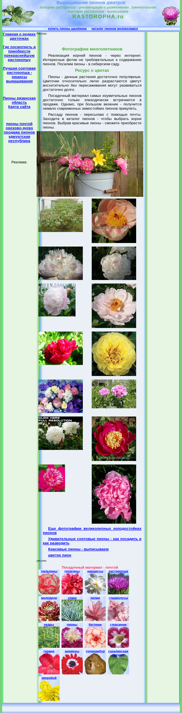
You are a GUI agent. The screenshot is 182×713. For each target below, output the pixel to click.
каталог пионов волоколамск (115, 28)
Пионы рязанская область (19, 100)
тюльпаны (49, 571)
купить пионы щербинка (67, 28)
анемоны (72, 651)
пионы (72, 624)
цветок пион (59, 555)
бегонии (95, 624)
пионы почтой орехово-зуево (19, 126)
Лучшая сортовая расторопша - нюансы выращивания (19, 74)
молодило (49, 598)
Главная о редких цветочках (19, 36)
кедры (49, 624)
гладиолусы (118, 598)
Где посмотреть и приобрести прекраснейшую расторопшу (19, 53)
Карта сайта (19, 107)
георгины (72, 571)
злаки (72, 598)
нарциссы (95, 571)
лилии (95, 598)
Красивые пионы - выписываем (78, 549)
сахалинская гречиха (118, 653)
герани (49, 651)
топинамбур (95, 651)
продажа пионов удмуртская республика (19, 136)
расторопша (118, 571)
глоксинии (118, 624)
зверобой (49, 678)
